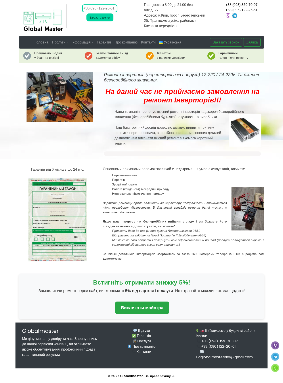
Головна (41, 42)
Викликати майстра (142, 307)
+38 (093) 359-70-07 (242, 5)
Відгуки (143, 330)
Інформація (81, 42)
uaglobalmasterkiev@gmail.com (224, 357)
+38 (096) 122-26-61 (242, 10)
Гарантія (104, 42)
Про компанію (126, 42)
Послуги (58, 42)
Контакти (148, 42)
